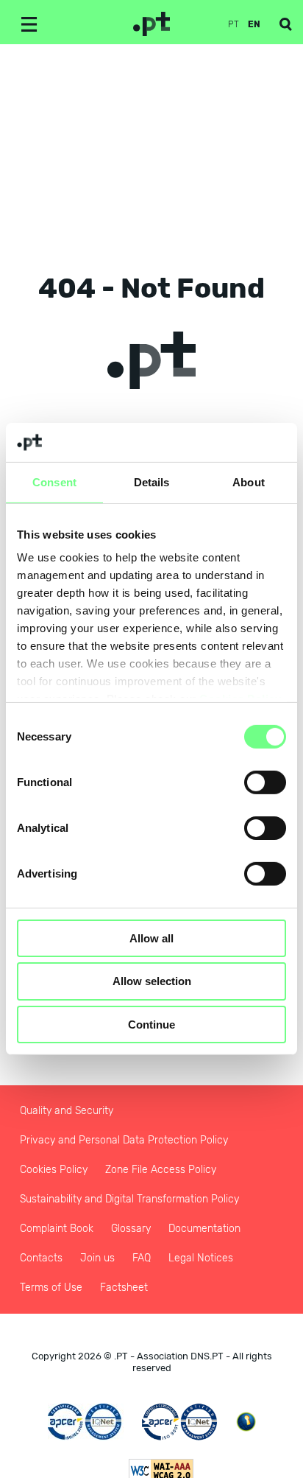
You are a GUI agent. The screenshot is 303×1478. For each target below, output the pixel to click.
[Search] (285, 24)
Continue (151, 1024)
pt (233, 24)
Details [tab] (152, 481)
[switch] (265, 782)
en (254, 24)
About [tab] (248, 481)
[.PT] (151, 24)
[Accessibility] (246, 1422)
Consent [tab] (54, 481)
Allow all (151, 937)
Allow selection (152, 981)
